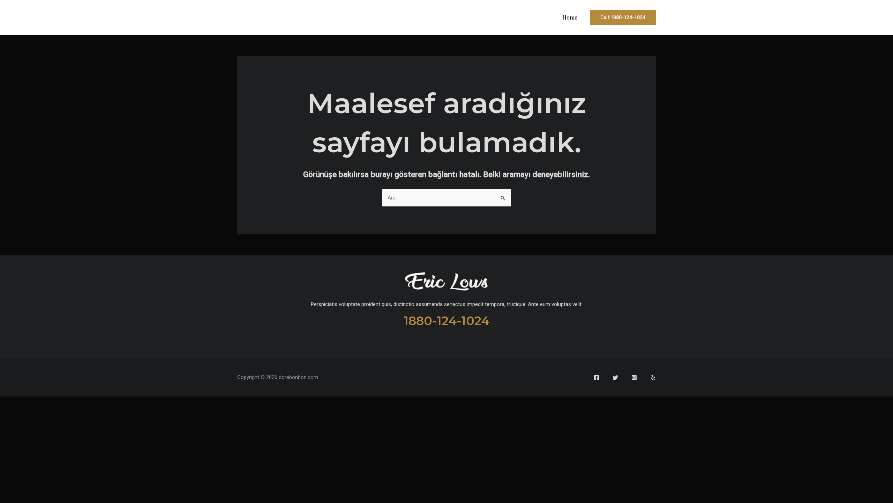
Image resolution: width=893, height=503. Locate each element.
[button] (623, 17)
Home (569, 17)
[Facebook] (596, 377)
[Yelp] (653, 377)
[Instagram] (634, 377)
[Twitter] (615, 377)
